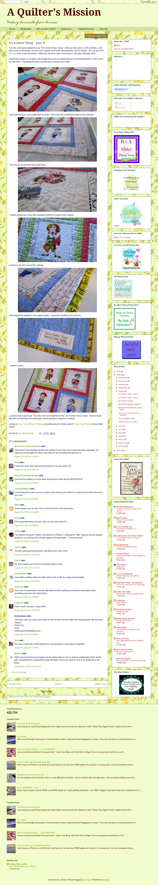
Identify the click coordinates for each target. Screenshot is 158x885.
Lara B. (17, 547)
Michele (18, 653)
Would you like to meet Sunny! (30, 775)
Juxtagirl (87, 880)
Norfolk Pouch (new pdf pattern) (127, 576)
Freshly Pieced (122, 554)
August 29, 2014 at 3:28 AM (26, 470)
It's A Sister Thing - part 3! (128, 394)
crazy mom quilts (123, 592)
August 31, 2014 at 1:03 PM (26, 648)
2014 (119, 375)
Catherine (19, 603)
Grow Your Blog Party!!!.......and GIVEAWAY (36, 749)
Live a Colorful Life (124, 527)
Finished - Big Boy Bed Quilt (126, 547)
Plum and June (122, 639)
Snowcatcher (20, 574)
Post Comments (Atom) (63, 691)
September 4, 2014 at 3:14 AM (27, 666)
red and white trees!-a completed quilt (129, 594)
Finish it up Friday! (82, 424)
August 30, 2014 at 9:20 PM (26, 634)
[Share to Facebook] (51, 433)
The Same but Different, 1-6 (126, 529)
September (123, 388)
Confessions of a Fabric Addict (129, 536)
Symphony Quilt (122, 611)
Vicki (118, 45)
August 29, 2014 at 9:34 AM (26, 541)
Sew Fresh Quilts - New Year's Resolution (131, 661)
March (121, 439)
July (120, 426)
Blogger (106, 880)
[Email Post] (39, 433)
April (121, 436)
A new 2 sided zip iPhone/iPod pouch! (33, 762)
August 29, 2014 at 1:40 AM (26, 456)
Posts (119, 104)
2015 (119, 371)
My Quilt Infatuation (124, 507)
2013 (119, 450)
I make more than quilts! (127, 422)
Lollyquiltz (120, 601)
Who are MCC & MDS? (46, 29)
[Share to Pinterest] (54, 433)
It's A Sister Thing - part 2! (128, 397)
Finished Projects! (86, 29)
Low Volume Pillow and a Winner (22, 866)
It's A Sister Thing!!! (125, 401)
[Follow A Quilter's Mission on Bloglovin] (121, 91)
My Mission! (25, 29)
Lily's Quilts (121, 627)
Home (12, 29)
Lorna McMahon (22, 489)
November (123, 381)
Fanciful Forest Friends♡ (125, 520)
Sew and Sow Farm (124, 650)
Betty (17, 505)
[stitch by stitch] (131, 191)
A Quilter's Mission (54, 12)
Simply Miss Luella (18, 864)
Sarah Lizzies (122, 518)
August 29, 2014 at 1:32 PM (26, 597)
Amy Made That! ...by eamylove (129, 583)
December (123, 378)
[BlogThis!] (47, 433)
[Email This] (44, 433)
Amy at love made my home (27, 446)
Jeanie (17, 531)
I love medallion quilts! (126, 418)
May (120, 433)
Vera (16, 640)
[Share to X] (49, 433)
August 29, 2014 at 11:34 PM (27, 610)
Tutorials (103, 29)
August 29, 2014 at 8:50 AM (26, 525)
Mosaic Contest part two (125, 652)
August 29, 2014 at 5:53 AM (26, 499)
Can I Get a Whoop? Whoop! (30, 424)
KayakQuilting (122, 545)
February (122, 443)
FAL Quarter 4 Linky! (123, 620)
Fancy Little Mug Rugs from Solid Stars (130, 585)
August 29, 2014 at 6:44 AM (26, 512)
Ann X (17, 560)
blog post (13, 53)
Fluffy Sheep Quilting (125, 619)
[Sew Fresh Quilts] (131, 269)
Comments (121, 107)
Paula (17, 518)
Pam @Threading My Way (26, 475)
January (122, 446)
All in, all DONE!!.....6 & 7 (28, 788)
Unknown (18, 587)
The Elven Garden (123, 610)
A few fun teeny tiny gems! (28, 724)
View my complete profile (123, 49)
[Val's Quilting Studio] (131, 694)
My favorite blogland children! (129, 404)
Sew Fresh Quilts (123, 659)
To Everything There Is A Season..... (129, 538)
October (122, 384)
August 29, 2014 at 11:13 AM (27, 555)
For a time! (21, 736)
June (121, 429)
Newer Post (15, 684)
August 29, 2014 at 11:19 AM (27, 568)
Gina (16, 462)
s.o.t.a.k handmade (124, 574)
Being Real (120, 567)
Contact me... (67, 29)
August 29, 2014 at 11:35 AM (27, 581)
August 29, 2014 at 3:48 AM (26, 483)
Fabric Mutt (121, 565)
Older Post (100, 684)
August (122, 391)
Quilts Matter (121, 602)
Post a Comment (19, 672)
